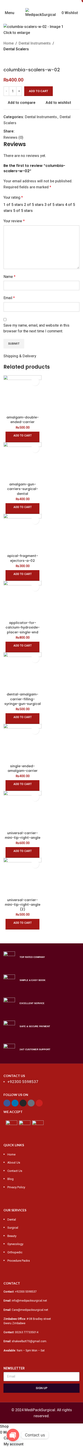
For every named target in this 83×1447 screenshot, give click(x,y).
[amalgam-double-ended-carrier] (22, 394)
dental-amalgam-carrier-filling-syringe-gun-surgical (22, 699)
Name (9, 276)
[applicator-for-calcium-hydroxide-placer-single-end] (22, 600)
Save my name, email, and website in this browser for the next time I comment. (36, 328)
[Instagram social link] (41, 3)
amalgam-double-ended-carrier (22, 419)
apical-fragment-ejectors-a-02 (22, 558)
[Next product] (17, 59)
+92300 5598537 (26, 1291)
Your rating (13, 197)
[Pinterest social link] (58, 3)
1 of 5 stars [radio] (13, 204)
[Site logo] (41, 12)
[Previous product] (6, 59)
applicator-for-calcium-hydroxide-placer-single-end (23, 627)
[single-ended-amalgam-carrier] (22, 743)
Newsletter (14, 1368)
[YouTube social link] (49, 3)
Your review (14, 221)
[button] (22, 437)
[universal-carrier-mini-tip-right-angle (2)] (22, 877)
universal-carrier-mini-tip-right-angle (22, 835)
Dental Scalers (16, 49)
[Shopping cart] (79, 13)
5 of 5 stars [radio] (23, 210)
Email (9, 298)
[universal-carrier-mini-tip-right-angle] (22, 810)
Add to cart (38, 91)
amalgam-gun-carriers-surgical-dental (22, 489)
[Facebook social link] (24, 3)
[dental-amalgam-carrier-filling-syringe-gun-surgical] (22, 671)
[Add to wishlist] (35, 382)
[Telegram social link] (38, 131)
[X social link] (33, 3)
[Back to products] (12, 59)
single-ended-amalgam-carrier (23, 768)
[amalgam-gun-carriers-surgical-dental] (22, 461)
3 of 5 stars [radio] (54, 204)
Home (8, 43)
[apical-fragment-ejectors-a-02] (22, 533)
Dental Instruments (35, 43)
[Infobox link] (41, 957)
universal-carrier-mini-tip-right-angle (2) (22, 905)
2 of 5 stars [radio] (34, 204)
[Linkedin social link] (33, 131)
